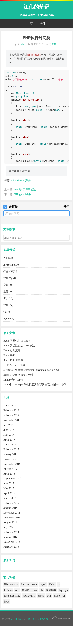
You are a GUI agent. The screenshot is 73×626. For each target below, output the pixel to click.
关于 (43, 23)
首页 (30, 23)
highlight (64, 590)
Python (8, 318)
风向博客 (51, 590)
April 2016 (9, 473)
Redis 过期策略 (11, 350)
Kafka (52, 584)
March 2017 (9, 444)
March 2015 (9, 498)
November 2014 (11, 517)
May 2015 (8, 488)
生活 (7, 291)
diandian (25, 584)
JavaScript (11, 264)
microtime (16, 180)
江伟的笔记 (36, 6)
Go (6, 311)
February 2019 (11, 410)
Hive (34, 590)
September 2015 (12, 478)
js (59, 584)
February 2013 (11, 546)
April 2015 (9, 493)
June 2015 (8, 483)
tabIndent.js (29, 595)
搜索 (66, 237)
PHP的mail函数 (22, 194)
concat (41, 595)
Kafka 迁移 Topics (13, 379)
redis (34, 584)
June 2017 (8, 430)
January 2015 (10, 507)
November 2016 (11, 464)
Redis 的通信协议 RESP (16, 340)
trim (49, 595)
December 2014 (11, 512)
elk (41, 590)
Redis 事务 (9, 355)
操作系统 (10, 271)
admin (23, 44)
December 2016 (11, 459)
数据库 (9, 278)
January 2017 (10, 454)
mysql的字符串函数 (25, 189)
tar (63, 595)
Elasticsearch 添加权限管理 (18, 374)
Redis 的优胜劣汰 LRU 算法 (19, 345)
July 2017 (8, 425)
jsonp (57, 595)
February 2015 (11, 503)
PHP (54, 44)
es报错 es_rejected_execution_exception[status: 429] (31, 370)
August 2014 (10, 522)
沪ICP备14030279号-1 (38, 619)
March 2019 (9, 405)
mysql (43, 584)
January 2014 (10, 537)
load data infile (12, 595)
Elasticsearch (11, 584)
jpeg (6, 601)
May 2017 (8, 434)
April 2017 (9, 439)
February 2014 (11, 532)
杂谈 (7, 284)
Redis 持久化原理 (13, 360)
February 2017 (11, 449)
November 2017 (11, 420)
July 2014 (8, 527)
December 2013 (11, 542)
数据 (8, 305)
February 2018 (11, 415)
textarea (8, 590)
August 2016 (10, 468)
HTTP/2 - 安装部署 (14, 365)
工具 (8, 298)
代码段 (27, 180)
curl (17, 590)
